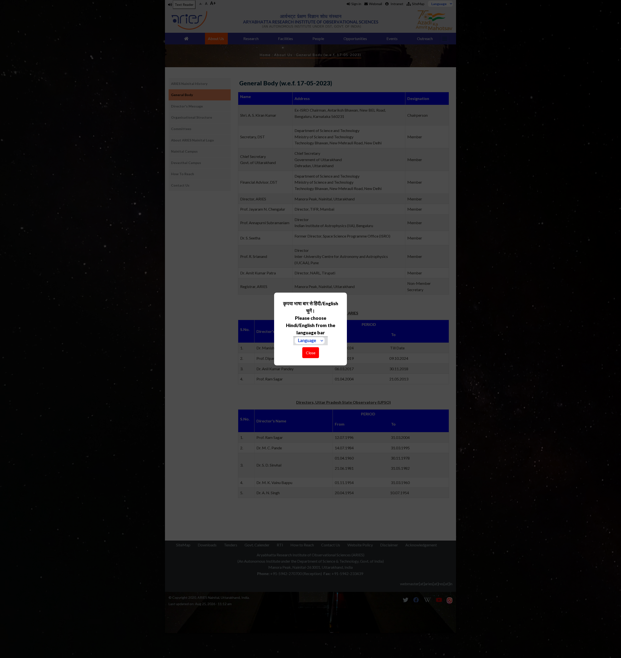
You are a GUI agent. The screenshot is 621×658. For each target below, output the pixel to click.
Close (310, 352)
